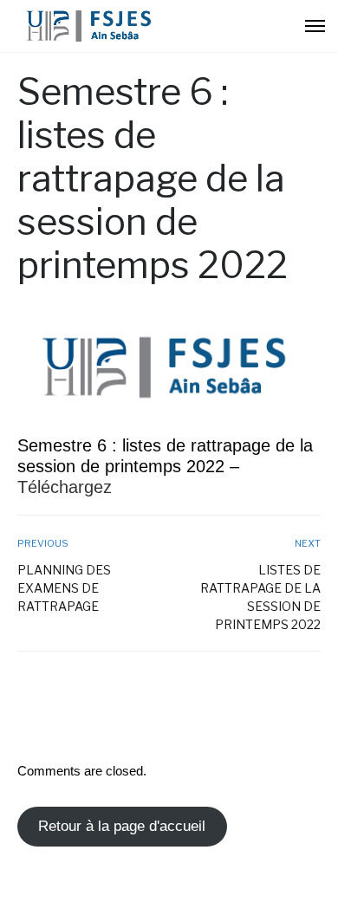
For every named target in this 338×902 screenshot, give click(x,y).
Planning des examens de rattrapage (64, 587)
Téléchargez (64, 486)
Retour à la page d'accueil (121, 826)
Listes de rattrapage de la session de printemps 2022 (260, 597)
